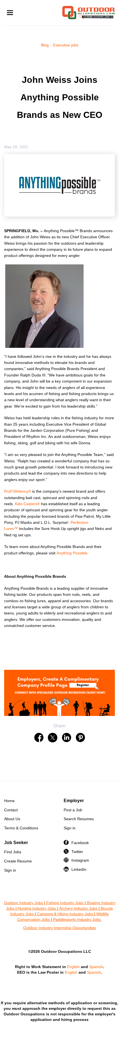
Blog (45, 45)
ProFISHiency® (17, 491)
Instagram (80, 860)
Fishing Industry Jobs (65, 903)
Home (9, 801)
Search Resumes (79, 819)
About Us (12, 819)
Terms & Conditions (21, 828)
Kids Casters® (27, 504)
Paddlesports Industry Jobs (77, 919)
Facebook (80, 842)
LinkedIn (78, 869)
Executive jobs (65, 45)
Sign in (70, 828)
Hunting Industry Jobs (37, 908)
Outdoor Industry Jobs (23, 903)
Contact (11, 810)
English (73, 966)
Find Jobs (12, 852)
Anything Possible (71, 553)
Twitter (77, 851)
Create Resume (18, 861)
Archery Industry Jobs (78, 908)
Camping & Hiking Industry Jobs (65, 914)
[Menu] (10, 12)
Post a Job (73, 810)
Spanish (96, 966)
